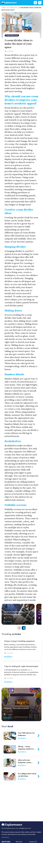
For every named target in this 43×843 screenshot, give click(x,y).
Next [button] (24, 628)
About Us (19, 842)
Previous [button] (19, 628)
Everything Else (12, 8)
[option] (18, 614)
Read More (5, 837)
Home (4, 8)
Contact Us (33, 842)
